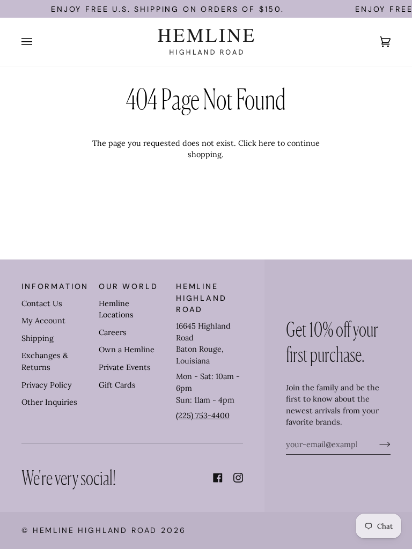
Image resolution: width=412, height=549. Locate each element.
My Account (43, 320)
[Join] (376, 444)
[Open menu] (37, 42)
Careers (113, 332)
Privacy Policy (46, 385)
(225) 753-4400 (203, 415)
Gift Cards (117, 385)
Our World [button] (128, 286)
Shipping (37, 338)
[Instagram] (238, 478)
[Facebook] (218, 478)
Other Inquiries (49, 402)
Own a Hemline (126, 349)
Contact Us (41, 303)
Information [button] (55, 286)
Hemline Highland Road (95, 530)
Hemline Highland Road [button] (201, 297)
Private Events (125, 367)
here (267, 143)
